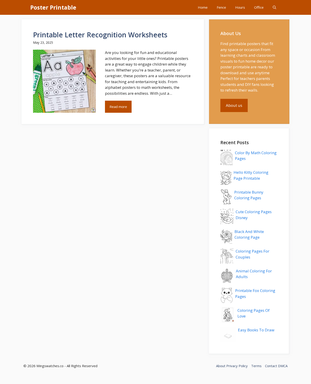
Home (203, 7)
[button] (274, 7)
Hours (240, 7)
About (220, 366)
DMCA (283, 366)
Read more (118, 106)
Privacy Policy (237, 366)
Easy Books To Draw (256, 330)
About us (234, 105)
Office (259, 7)
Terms (256, 366)
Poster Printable (53, 7)
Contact (271, 366)
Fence (221, 7)
